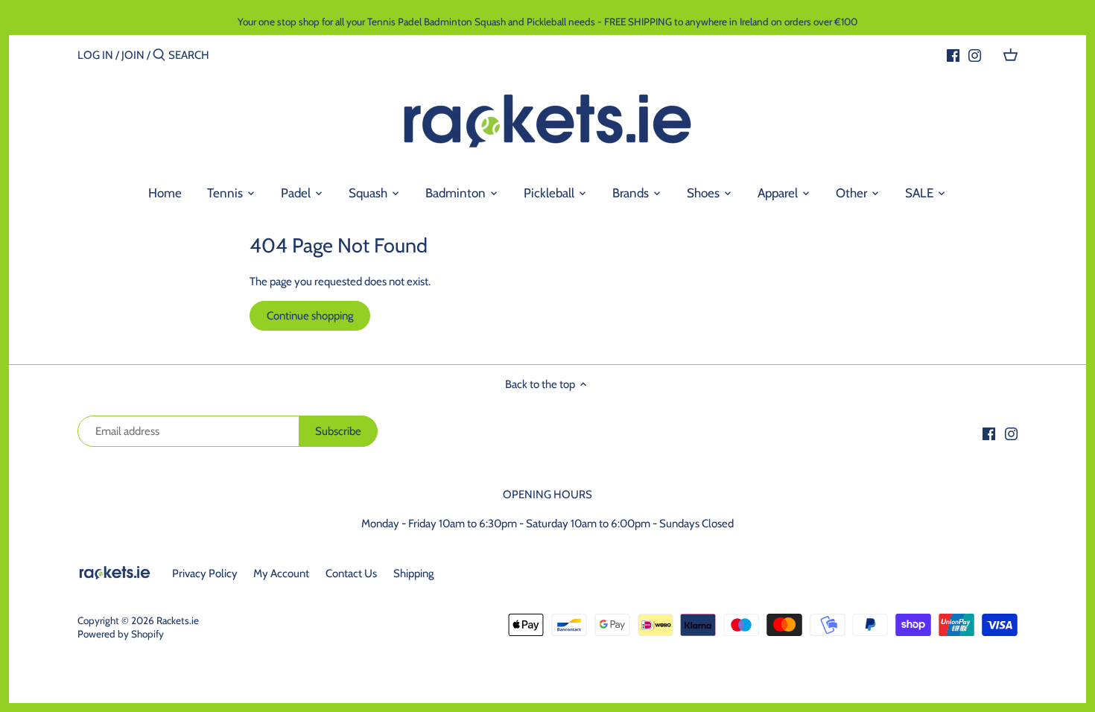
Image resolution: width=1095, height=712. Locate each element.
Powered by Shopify (120, 634)
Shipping (413, 573)
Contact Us (351, 573)
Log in (95, 55)
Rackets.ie (177, 620)
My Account (281, 573)
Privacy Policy (205, 573)
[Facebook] (953, 54)
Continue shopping (310, 315)
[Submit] (159, 55)
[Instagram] (974, 54)
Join (133, 55)
